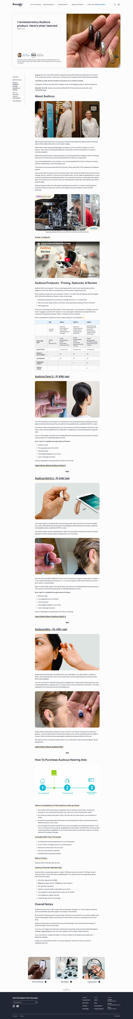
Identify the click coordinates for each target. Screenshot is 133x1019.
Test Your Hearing (35, 4)
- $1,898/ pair (52, 376)
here (44, 90)
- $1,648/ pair (52, 478)
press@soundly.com (112, 1008)
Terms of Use (22, 1016)
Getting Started (98, 1009)
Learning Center (62, 4)
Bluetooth (85, 1003)
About (96, 1000)
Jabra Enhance (46, 931)
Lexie (67, 147)
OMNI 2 (89, 322)
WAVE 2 (62, 322)
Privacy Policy (15, 1016)
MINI (50, 322)
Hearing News (98, 1006)
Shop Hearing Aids (48, 4)
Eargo (60, 147)
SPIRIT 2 (75, 322)
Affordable (86, 1009)
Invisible (85, 1006)
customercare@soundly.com (114, 1005)
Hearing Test (86, 1000)
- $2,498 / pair (51, 629)
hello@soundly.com (112, 1001)
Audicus (37, 75)
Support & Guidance (77, 4)
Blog (95, 1003)
